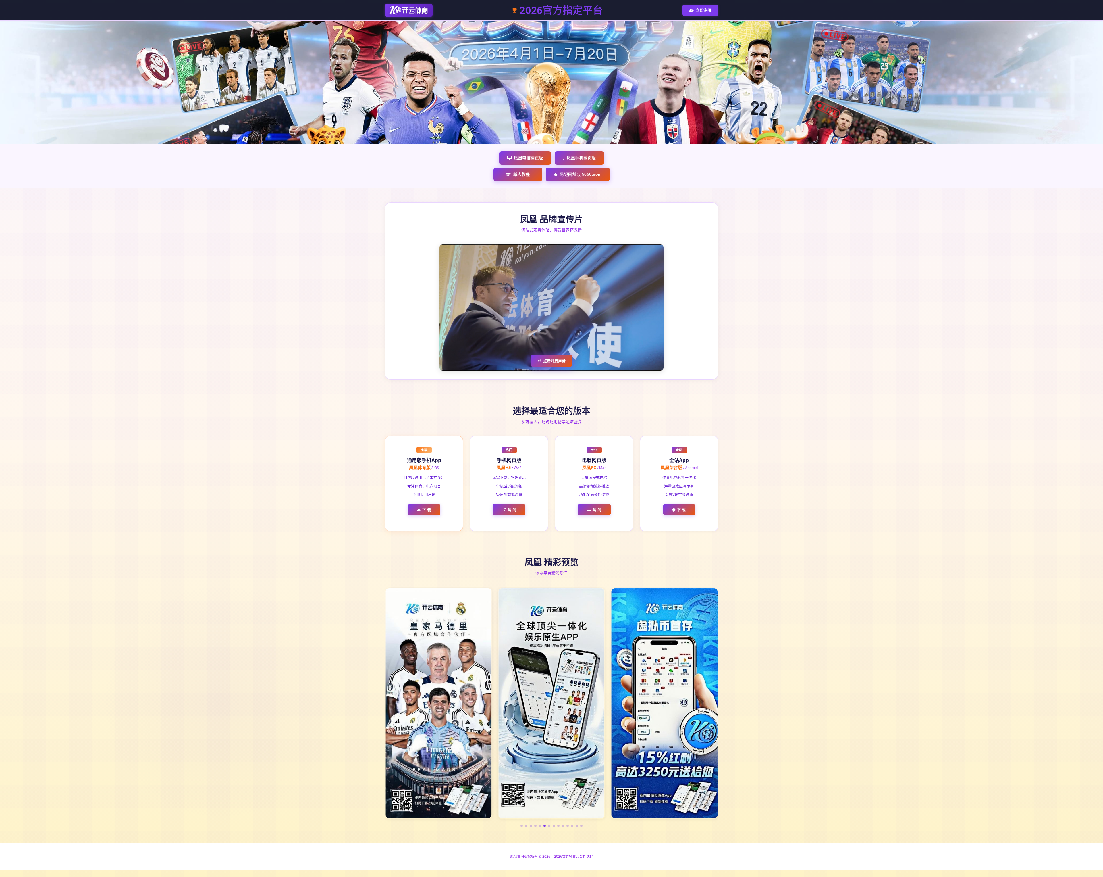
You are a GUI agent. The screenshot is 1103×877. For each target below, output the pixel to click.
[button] (521, 826)
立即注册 (703, 10)
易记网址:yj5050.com (581, 174)
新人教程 (521, 174)
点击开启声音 (554, 360)
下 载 (426, 509)
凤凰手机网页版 (581, 158)
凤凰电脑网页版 (528, 158)
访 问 (512, 509)
